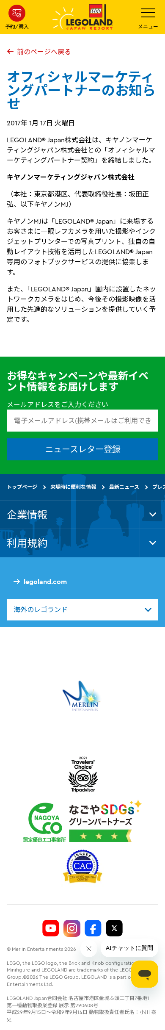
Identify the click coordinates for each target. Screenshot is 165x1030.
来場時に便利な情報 (73, 487)
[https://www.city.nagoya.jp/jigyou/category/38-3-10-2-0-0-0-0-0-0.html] (82, 821)
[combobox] (82, 609)
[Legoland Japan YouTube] (50, 928)
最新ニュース (124, 487)
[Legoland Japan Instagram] (71, 928)
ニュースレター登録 (83, 449)
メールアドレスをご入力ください (57, 404)
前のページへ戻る (44, 51)
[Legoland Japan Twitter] (114, 928)
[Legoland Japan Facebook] (93, 928)
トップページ (22, 487)
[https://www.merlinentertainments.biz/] (83, 696)
